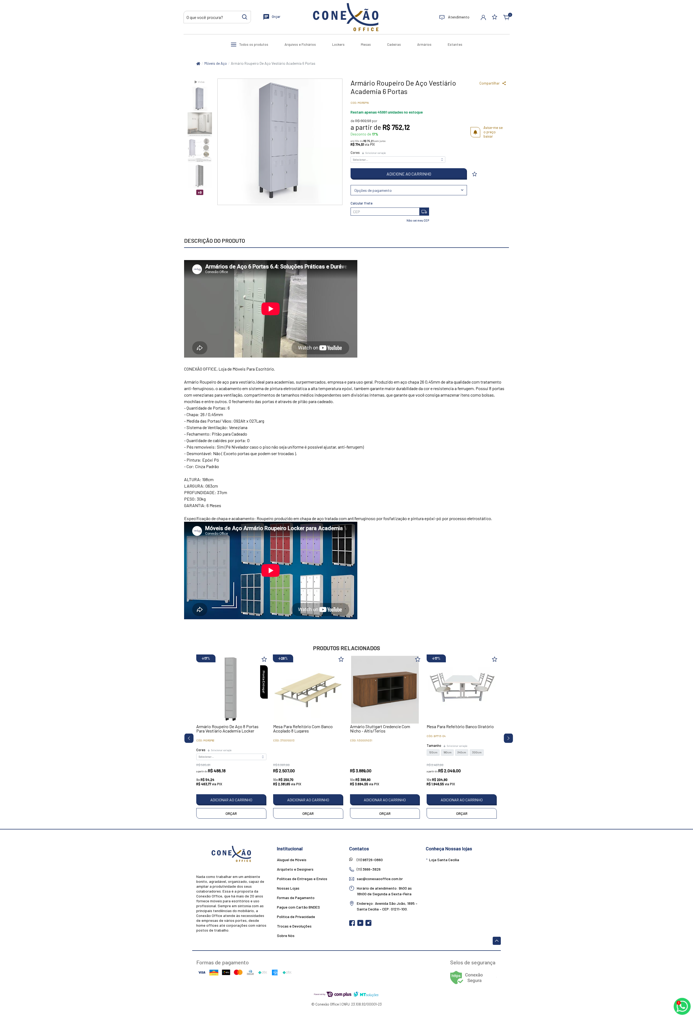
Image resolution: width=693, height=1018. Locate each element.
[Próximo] (506, 737)
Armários (424, 44)
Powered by (320, 994)
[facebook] (352, 924)
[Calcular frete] (424, 212)
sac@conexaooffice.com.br (380, 878)
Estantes (455, 44)
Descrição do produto (214, 240)
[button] (483, 17)
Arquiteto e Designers (295, 869)
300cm (477, 752)
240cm (461, 752)
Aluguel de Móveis (291, 859)
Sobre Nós (286, 935)
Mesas (366, 44)
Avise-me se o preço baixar (493, 132)
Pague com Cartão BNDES (298, 907)
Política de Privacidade (296, 916)
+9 (200, 192)
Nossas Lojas (288, 888)
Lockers (338, 44)
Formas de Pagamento (296, 897)
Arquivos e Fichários (300, 44)
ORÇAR (231, 813)
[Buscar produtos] (244, 17)
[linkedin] (377, 924)
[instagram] (368, 924)
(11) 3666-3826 (369, 869)
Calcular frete (361, 203)
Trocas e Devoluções (294, 926)
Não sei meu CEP (418, 220)
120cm (433, 752)
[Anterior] (187, 737)
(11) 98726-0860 (370, 859)
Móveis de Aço (215, 63)
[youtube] (360, 924)
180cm (447, 752)
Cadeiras (394, 44)
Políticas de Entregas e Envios (302, 878)
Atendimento (458, 17)
